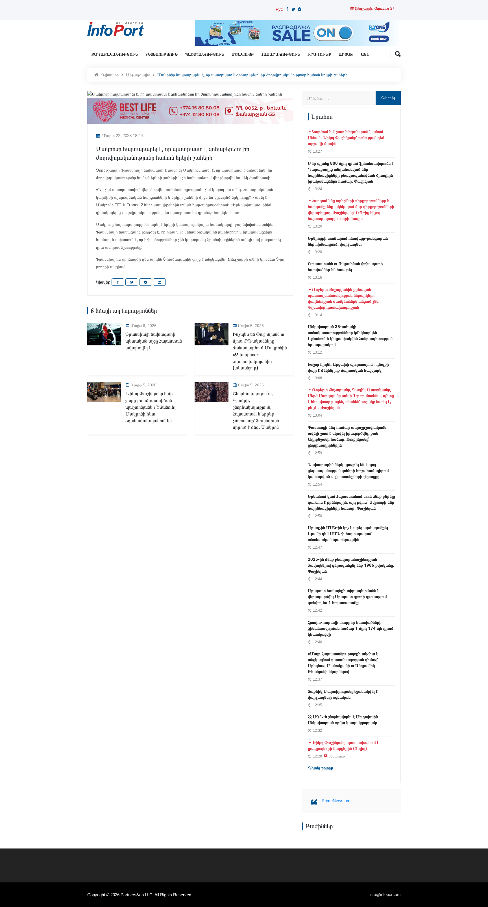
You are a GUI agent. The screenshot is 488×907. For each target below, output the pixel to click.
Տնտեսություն (161, 54)
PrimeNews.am (336, 800)
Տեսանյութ (337, 756)
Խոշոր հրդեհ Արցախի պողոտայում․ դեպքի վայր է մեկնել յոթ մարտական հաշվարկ (348, 367)
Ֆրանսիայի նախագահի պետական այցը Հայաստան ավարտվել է (153, 341)
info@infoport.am (385, 894)
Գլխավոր (110, 74)
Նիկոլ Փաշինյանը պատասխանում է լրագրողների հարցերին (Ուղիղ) (343, 745)
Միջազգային (138, 74)
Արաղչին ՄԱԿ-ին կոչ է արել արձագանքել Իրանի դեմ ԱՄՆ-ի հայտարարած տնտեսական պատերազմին (348, 534)
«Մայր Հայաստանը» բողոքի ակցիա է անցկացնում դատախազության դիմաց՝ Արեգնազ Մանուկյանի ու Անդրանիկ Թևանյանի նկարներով (343, 663)
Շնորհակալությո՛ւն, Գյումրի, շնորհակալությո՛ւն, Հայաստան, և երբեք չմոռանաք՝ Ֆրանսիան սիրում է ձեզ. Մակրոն (256, 410)
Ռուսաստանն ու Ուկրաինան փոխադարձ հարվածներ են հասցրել (345, 267)
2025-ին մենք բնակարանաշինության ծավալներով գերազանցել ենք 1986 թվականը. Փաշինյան (351, 565)
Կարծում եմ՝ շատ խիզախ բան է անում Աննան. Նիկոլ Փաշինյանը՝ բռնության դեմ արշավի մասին (346, 138)
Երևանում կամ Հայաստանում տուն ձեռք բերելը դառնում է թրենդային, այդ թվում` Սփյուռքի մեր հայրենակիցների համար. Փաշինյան (351, 502)
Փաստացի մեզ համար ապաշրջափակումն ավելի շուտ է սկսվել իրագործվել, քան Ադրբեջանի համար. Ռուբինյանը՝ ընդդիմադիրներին (347, 436)
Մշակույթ (243, 54)
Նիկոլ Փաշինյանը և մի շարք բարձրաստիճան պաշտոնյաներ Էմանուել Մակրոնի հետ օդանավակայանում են (150, 407)
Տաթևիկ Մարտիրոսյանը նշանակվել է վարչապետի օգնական (343, 694)
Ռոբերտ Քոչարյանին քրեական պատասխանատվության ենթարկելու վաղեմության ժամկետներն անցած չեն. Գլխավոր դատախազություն (344, 298)
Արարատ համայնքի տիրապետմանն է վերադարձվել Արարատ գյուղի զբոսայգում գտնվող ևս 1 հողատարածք (347, 597)
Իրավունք (319, 54)
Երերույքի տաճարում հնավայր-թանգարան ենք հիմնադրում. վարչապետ (348, 241)
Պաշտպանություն (204, 54)
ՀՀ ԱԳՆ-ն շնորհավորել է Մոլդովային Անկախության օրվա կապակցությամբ (343, 720)
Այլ (365, 54)
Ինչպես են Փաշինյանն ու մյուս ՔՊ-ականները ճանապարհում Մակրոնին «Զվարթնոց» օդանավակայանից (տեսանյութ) (260, 351)
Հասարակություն (281, 54)
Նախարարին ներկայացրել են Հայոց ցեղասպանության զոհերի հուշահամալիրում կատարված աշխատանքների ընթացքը (348, 471)
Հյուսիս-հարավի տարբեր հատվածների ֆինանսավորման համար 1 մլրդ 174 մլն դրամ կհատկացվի (350, 628)
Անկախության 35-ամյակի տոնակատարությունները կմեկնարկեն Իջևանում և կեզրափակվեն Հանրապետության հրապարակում (350, 336)
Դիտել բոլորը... (322, 768)
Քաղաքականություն (114, 54)
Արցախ (346, 54)
